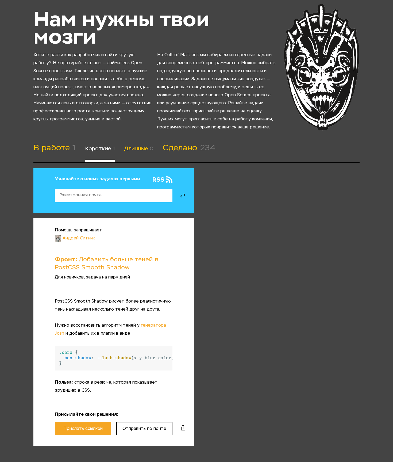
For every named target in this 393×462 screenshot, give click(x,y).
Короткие (100, 148)
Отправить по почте (144, 429)
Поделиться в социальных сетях (183, 428)
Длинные (138, 148)
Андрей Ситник (79, 238)
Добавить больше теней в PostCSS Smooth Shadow (106, 264)
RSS (158, 180)
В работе (54, 148)
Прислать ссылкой (83, 429)
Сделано (189, 148)
